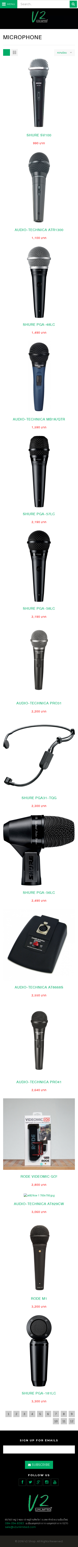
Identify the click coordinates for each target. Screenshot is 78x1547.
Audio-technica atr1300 (39, 230)
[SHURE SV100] (39, 92)
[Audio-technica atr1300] (39, 187)
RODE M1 (39, 1299)
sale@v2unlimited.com (20, 1527)
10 (56, 1421)
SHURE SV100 (39, 135)
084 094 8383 (14, 1523)
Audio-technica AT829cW (39, 1204)
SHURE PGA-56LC (39, 893)
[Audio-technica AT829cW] (39, 1195)
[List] (14, 52)
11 (64, 1421)
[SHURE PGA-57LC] (39, 471)
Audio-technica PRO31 (39, 703)
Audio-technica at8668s (39, 987)
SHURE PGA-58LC (39, 609)
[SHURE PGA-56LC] (39, 850)
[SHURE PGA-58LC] (39, 566)
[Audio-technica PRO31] (39, 660)
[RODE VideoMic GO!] (39, 1134)
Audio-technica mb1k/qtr (39, 419)
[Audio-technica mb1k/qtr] (39, 376)
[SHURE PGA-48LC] (39, 282)
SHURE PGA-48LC (39, 325)
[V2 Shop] (39, 17)
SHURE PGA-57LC (39, 514)
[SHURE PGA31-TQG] (39, 755)
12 (71, 1421)
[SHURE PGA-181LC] (39, 1350)
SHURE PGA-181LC (39, 1393)
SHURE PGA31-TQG (39, 798)
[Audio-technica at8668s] (39, 944)
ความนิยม (62, 53)
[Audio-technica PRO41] (39, 1039)
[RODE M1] (39, 1256)
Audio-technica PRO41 (39, 1082)
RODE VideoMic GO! (39, 1177)
